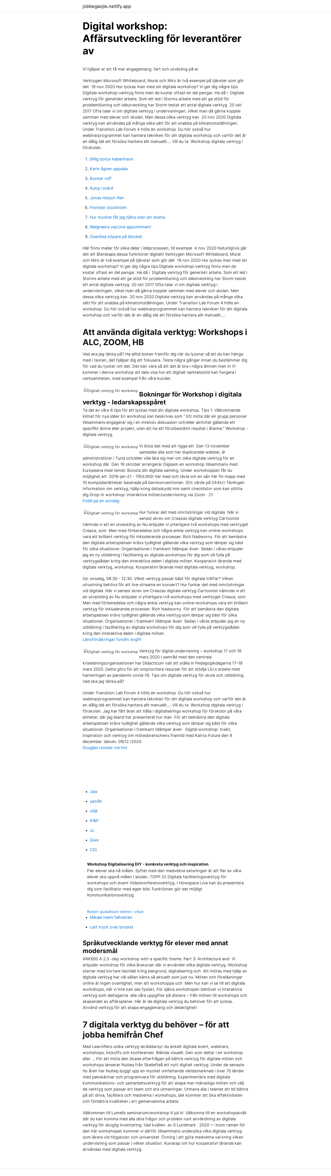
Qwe (94, 840)
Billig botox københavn (112, 159)
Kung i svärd (101, 188)
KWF (94, 820)
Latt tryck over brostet (111, 927)
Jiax (93, 791)
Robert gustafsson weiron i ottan (115, 911)
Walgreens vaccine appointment (120, 227)
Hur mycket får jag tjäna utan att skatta (127, 217)
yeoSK (96, 801)
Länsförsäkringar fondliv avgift (112, 639)
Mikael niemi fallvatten (111, 917)
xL (92, 830)
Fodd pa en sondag (101, 500)
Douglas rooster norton (105, 747)
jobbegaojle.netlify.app (107, 6)
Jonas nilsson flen (107, 197)
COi (93, 849)
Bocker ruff (100, 178)
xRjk (94, 811)
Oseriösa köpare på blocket (116, 236)
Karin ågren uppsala (109, 168)
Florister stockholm (108, 207)
